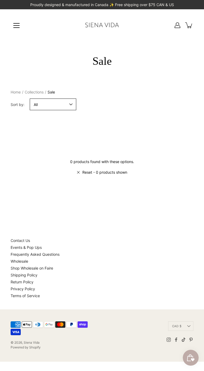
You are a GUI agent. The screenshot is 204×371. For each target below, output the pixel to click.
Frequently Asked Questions (35, 254)
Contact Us (20, 240)
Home (16, 92)
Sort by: (17, 104)
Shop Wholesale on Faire (32, 268)
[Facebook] (176, 340)
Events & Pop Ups (26, 247)
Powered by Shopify (26, 347)
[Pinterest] (191, 340)
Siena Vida (32, 342)
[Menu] (16, 25)
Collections (34, 92)
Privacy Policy (23, 289)
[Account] (177, 25)
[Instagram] (168, 340)
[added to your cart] (189, 25)
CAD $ (176, 326)
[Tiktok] (183, 340)
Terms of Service (25, 295)
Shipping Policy (24, 275)
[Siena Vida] (102, 25)
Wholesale (19, 261)
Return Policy (22, 282)
